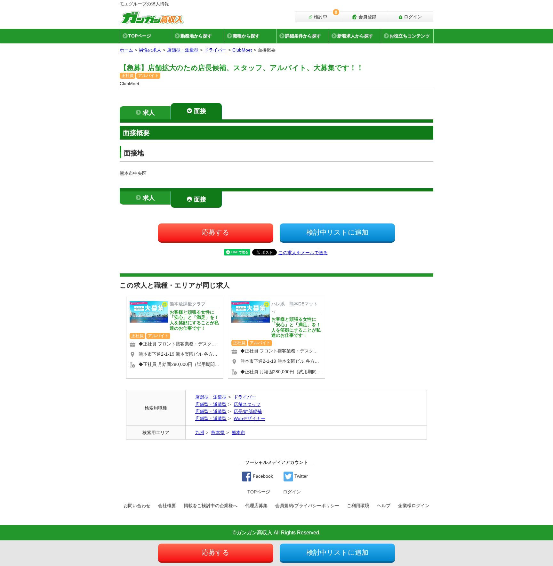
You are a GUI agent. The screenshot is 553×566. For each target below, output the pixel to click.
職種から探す (246, 35)
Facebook (262, 476)
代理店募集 (256, 505)
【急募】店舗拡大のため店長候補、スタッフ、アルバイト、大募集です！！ (242, 68)
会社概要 (167, 505)
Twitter (300, 476)
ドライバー (215, 50)
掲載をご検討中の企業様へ (210, 505)
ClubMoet (242, 50)
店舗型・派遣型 (182, 50)
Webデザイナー (249, 418)
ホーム (126, 50)
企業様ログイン (413, 505)
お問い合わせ (137, 505)
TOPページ (139, 35)
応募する (215, 232)
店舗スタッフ (247, 404)
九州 (199, 432)
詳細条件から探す (303, 35)
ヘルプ (383, 505)
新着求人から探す (355, 35)
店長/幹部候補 (248, 411)
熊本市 (238, 432)
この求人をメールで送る (303, 252)
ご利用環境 (358, 505)
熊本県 (218, 432)
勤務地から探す (196, 35)
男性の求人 (150, 50)
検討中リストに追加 (337, 232)
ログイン (412, 16)
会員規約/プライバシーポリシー (307, 505)
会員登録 (366, 16)
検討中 (325, 15)
